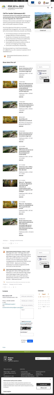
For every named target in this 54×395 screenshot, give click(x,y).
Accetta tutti (43, 384)
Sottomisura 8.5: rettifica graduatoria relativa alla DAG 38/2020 (25, 168)
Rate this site (27, 351)
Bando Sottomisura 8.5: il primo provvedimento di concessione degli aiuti (26, 134)
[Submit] (48, 359)
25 (13, 287)
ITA (22, 1)
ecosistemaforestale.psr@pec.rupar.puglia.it (13, 307)
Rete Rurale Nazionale (40, 371)
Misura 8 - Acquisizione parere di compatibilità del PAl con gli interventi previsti (26, 206)
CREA (37, 376)
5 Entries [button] (5, 284)
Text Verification (23, 332)
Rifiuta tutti (44, 388)
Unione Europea (24, 371)
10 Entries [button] (5, 240)
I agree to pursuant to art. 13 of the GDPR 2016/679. (26, 323)
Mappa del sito (6, 393)
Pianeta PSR (38, 373)
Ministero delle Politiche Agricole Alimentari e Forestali (27, 376)
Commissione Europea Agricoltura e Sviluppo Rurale (27, 373)
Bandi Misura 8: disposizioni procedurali (25, 119)
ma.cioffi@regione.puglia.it (9, 304)
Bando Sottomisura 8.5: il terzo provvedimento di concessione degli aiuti (26, 69)
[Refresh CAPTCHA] (31, 327)
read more (21, 77)
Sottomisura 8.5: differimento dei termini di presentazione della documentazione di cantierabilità (26, 151)
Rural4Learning (39, 374)
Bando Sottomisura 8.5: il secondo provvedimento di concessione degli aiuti (26, 105)
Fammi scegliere (7, 391)
